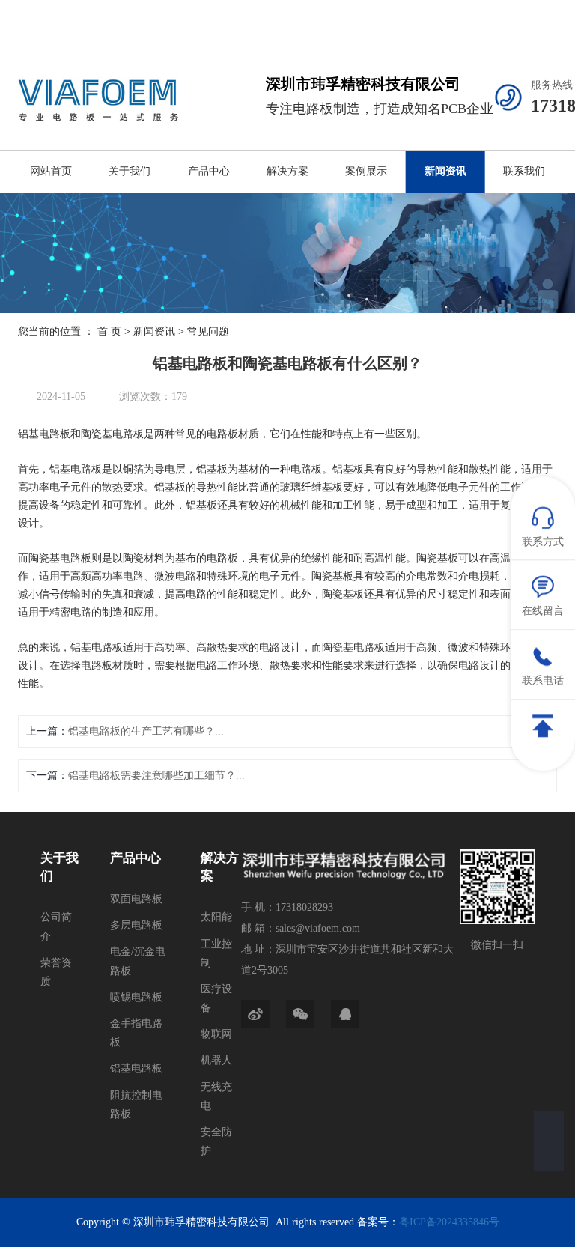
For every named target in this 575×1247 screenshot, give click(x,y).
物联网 (216, 1034)
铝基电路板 (136, 1068)
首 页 (109, 331)
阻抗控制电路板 (136, 1105)
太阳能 (216, 917)
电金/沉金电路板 (137, 961)
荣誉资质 (56, 972)
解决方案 (287, 171)
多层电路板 (136, 925)
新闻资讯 (445, 171)
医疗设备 (216, 998)
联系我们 (524, 171)
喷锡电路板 (136, 997)
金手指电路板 (136, 1033)
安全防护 (216, 1141)
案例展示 (366, 171)
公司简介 (56, 926)
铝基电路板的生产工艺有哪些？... (146, 731)
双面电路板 (136, 899)
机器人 (216, 1060)
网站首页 (51, 171)
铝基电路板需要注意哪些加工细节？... (156, 775)
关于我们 (129, 171)
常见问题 (208, 331)
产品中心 (209, 171)
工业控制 (216, 953)
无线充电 (216, 1096)
